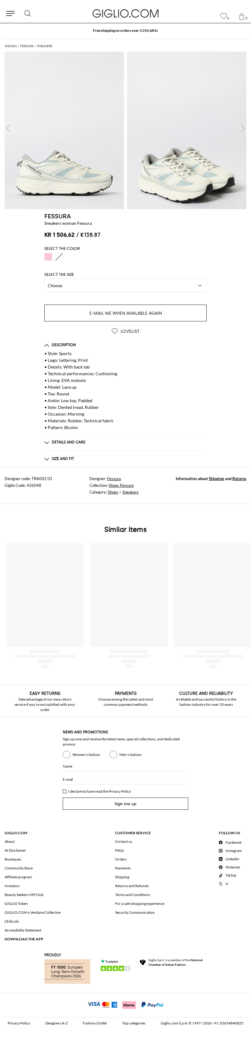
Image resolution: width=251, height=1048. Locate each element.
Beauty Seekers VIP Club (24, 894)
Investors (12, 885)
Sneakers (130, 492)
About (10, 841)
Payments (123, 868)
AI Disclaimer (15, 850)
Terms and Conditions (132, 894)
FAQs (119, 850)
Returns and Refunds (132, 885)
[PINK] (48, 257)
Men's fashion (130, 754)
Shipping (216, 478)
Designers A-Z (56, 1023)
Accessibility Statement (23, 930)
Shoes (113, 492)
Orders (121, 859)
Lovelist (129, 331)
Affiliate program (18, 877)
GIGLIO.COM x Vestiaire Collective (33, 912)
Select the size (59, 274)
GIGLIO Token (16, 903)
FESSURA (57, 216)
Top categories (133, 1023)
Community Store (19, 868)
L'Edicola (12, 921)
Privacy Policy (120, 791)
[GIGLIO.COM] (125, 13)
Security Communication (135, 912)
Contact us (123, 841)
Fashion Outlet (95, 1023)
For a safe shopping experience (139, 903)
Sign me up (125, 804)
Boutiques (13, 859)
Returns (239, 478)
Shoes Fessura (121, 485)
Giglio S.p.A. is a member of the (175, 962)
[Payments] (126, 1004)
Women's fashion (86, 754)
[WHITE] (59, 257)
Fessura (114, 478)
